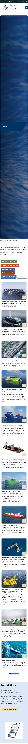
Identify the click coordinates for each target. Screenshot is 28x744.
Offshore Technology (8, 277)
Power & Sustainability (8, 261)
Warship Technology (8, 269)
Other (21, 277)
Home (1, 240)
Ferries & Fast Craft (7, 273)
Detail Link (14, 295)
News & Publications (9, 240)
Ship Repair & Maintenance (10, 265)
